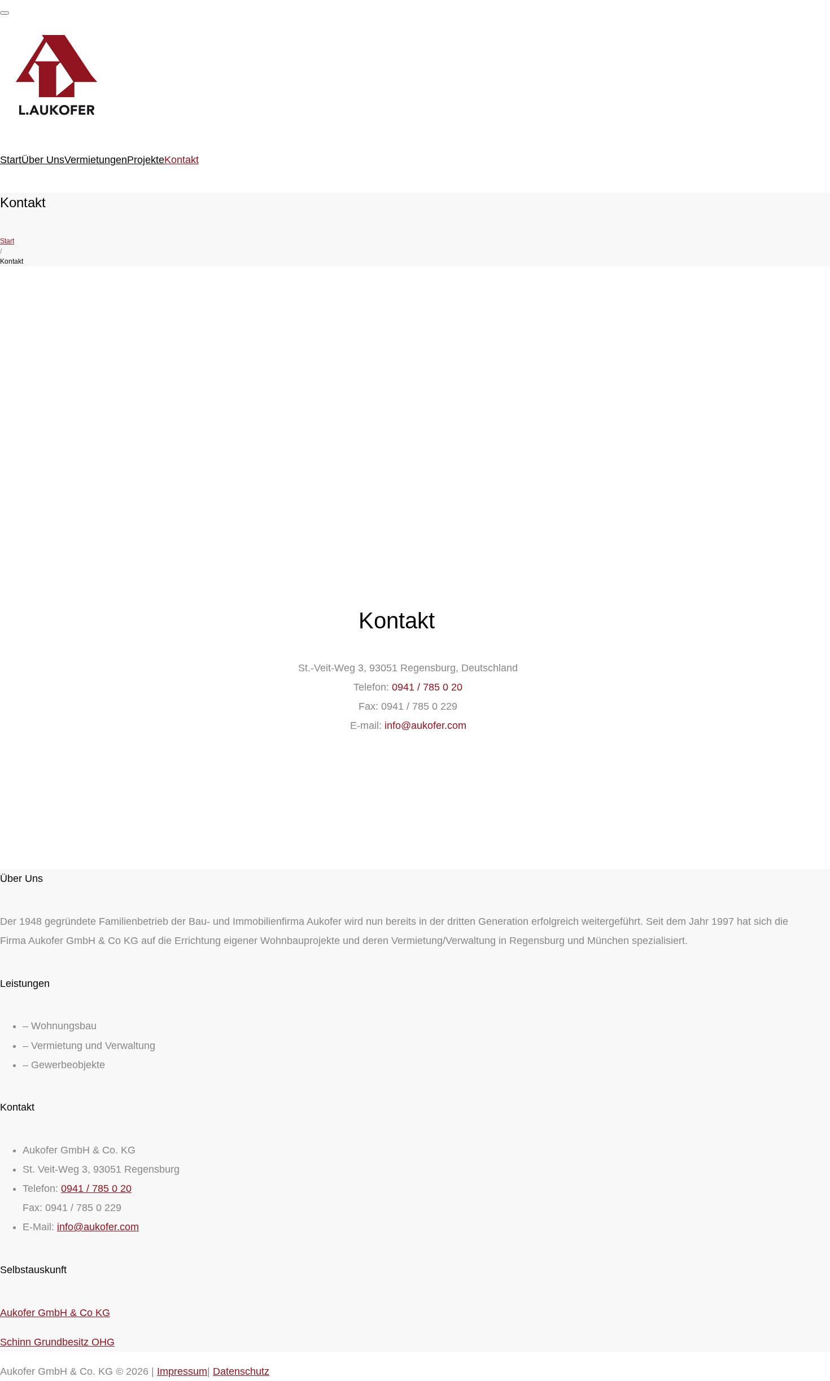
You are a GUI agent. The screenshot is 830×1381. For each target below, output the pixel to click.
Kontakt (181, 159)
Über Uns (42, 159)
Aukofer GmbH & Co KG (55, 1312)
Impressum (182, 1371)
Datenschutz (241, 1371)
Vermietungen (95, 159)
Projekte (145, 159)
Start (10, 159)
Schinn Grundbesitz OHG (57, 1342)
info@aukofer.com (425, 725)
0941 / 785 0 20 (427, 687)
